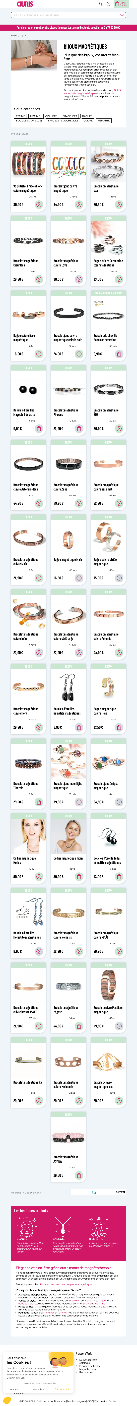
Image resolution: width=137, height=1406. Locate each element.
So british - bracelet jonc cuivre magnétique (28, 188)
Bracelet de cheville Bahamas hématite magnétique (105, 340)
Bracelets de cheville (63, 120)
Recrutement (86, 1372)
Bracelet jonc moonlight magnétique (67, 785)
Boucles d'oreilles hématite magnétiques (67, 711)
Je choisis (38, 1389)
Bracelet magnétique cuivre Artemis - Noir (25, 487)
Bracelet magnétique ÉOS (106, 412)
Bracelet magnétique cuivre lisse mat (106, 487)
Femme (20, 116)
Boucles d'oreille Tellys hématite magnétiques (107, 860)
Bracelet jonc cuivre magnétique (65, 188)
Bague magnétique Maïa (67, 559)
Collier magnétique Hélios (24, 860)
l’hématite (99, 1303)
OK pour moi (62, 1389)
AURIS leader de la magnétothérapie (92, 92)
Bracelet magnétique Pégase (66, 1009)
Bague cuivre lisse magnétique (24, 337)
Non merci (15, 1389)
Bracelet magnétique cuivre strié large (66, 636)
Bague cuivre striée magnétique (105, 561)
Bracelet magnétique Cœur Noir (25, 263)
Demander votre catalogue (88, 1361)
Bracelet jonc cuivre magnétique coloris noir (67, 337)
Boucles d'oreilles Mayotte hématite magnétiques (24, 414)
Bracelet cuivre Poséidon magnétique (108, 1009)
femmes (62, 1312)
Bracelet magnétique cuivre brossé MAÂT (25, 1009)
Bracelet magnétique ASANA (66, 1159)
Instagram (19, 1392)
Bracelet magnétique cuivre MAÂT (106, 935)
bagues (103, 1300)
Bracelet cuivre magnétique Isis (103, 1084)
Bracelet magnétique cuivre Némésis (66, 935)
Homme (35, 116)
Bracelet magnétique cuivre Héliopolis (66, 1084)
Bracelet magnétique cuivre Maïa (25, 561)
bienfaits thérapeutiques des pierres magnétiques (66, 1284)
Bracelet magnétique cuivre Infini (25, 636)
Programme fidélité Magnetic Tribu (90, 1367)
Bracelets (70, 116)
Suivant (120, 1191)
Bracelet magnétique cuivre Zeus (66, 487)
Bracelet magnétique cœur (106, 188)
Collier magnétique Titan (68, 858)
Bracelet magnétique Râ (27, 1082)
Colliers (51, 116)
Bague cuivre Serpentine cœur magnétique (108, 263)
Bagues (87, 116)
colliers (89, 1300)
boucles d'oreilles (27, 1303)
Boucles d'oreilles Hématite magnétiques (27, 935)
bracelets (74, 1300)
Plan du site (100, 1401)
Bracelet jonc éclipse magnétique (106, 785)
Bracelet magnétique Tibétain (25, 785)
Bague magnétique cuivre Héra (105, 711)
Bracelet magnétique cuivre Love (66, 263)
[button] (7, 1400)
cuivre (87, 1303)
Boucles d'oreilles (29, 120)
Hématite (104, 120)
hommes (49, 1312)
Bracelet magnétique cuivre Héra (25, 711)
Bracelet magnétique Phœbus (66, 412)
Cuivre (88, 120)
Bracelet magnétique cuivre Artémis (106, 636)
